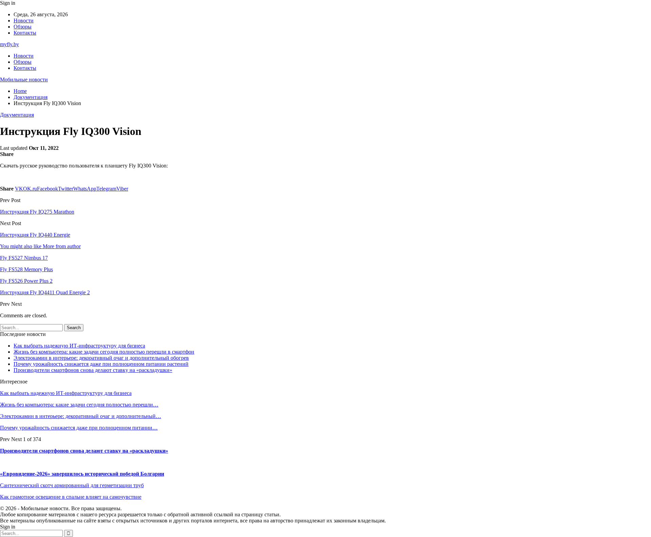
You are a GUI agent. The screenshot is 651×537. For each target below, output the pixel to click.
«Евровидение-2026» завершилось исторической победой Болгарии (82, 474)
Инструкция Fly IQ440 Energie (35, 235)
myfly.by (9, 44)
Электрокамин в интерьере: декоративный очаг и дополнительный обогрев (101, 358)
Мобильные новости (24, 79)
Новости (24, 20)
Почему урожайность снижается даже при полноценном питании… (79, 428)
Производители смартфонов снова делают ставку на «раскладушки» (93, 370)
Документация (17, 115)
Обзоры (23, 26)
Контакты (25, 33)
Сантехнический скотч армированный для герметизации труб (72, 485)
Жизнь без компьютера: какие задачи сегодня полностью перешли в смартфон (104, 352)
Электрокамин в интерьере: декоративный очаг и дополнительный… (80, 416)
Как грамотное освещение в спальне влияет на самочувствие (70, 497)
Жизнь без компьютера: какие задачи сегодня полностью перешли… (79, 404)
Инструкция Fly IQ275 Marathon (37, 212)
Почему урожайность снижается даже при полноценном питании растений (101, 364)
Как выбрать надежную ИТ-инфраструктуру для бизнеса (79, 346)
